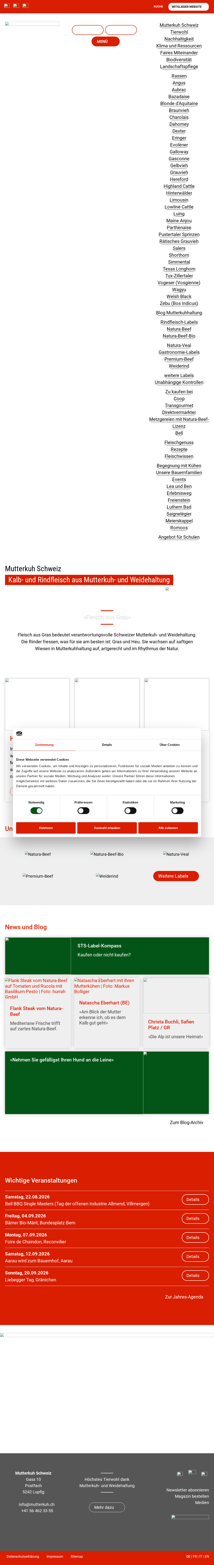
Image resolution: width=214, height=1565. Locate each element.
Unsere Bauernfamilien (179, 472)
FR (195, 1557)
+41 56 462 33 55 (37, 1510)
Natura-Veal (88, 30)
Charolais (179, 117)
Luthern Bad (179, 507)
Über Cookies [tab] (170, 744)
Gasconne (179, 158)
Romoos (179, 527)
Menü (102, 41)
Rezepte (179, 449)
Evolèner (179, 144)
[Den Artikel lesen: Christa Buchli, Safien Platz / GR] (176, 995)
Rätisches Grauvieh (179, 241)
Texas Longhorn (179, 269)
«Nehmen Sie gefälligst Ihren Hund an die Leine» (62, 1060)
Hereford (179, 179)
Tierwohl (179, 32)
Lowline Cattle (179, 206)
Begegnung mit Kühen (179, 465)
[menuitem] (38, 854)
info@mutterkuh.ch (37, 1504)
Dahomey (179, 124)
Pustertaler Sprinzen (179, 234)
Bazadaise (179, 96)
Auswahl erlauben (107, 828)
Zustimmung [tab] (44, 744)
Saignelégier (179, 514)
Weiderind (179, 366)
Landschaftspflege (179, 66)
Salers (179, 248)
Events (179, 479)
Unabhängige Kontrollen (179, 382)
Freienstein (179, 500)
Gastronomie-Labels (179, 352)
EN (207, 1557)
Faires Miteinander (179, 52)
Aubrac (179, 89)
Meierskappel (179, 520)
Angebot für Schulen (179, 537)
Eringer (179, 138)
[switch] (83, 810)
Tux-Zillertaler (179, 275)
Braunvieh (179, 110)
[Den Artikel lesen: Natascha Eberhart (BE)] (107, 986)
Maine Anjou (179, 220)
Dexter (179, 131)
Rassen (179, 76)
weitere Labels (179, 375)
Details (192, 1199)
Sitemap (77, 1557)
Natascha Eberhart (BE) (104, 1003)
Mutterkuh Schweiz (179, 25)
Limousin (179, 200)
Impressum (55, 1557)
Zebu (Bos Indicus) (179, 303)
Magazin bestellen (192, 1496)
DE (188, 1557)
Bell (179, 433)
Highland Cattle (179, 186)
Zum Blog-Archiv (186, 1122)
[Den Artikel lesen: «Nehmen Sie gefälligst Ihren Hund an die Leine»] (176, 1082)
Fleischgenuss (179, 442)
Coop (179, 398)
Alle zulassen (168, 828)
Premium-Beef (179, 359)
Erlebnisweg (179, 493)
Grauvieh (179, 172)
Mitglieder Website (187, 6)
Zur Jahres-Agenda (184, 1297)
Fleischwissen (179, 456)
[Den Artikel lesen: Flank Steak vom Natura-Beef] (38, 989)
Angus (179, 82)
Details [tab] (107, 744)
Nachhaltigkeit (179, 39)
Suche (158, 6)
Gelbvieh (179, 165)
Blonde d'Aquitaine (179, 103)
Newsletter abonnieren (188, 1490)
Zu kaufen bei (179, 391)
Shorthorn (179, 255)
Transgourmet (179, 405)
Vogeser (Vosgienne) (179, 282)
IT (200, 1557)
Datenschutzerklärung (23, 1557)
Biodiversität (179, 59)
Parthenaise (179, 227)
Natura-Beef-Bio (179, 336)
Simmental (179, 262)
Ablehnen (46, 828)
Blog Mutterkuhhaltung (179, 312)
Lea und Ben (121, 30)
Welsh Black (179, 296)
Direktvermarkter (179, 412)
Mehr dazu (104, 1507)
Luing (179, 213)
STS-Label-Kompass (99, 946)
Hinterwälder (179, 193)
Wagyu (179, 289)
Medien (202, 1502)
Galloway (179, 151)
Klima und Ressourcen (179, 45)
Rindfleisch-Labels (179, 322)
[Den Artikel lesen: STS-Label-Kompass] (38, 956)
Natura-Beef (179, 329)
